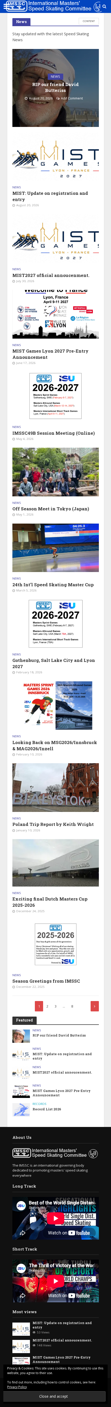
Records (39, 1104)
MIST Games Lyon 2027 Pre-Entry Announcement (50, 354)
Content (89, 21)
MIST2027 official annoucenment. (50, 275)
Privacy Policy (17, 1387)
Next (95, 1006)
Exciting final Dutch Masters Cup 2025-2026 (50, 902)
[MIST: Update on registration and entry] (55, 156)
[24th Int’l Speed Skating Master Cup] (55, 547)
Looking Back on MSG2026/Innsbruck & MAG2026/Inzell (54, 745)
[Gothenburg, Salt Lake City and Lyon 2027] (55, 623)
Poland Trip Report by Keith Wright (53, 824)
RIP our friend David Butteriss (55, 87)
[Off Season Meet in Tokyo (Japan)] (55, 471)
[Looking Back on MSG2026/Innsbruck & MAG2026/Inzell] (55, 705)
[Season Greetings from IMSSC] (55, 943)
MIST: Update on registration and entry (50, 196)
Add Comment (72, 98)
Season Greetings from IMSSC (46, 981)
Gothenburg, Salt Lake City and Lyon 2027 (53, 663)
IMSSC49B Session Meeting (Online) (53, 433)
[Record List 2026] (21, 1109)
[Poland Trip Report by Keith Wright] (55, 787)
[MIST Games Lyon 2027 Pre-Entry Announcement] (55, 313)
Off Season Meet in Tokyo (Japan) (50, 509)
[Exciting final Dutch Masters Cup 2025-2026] (55, 862)
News (55, 76)
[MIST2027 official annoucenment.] (55, 238)
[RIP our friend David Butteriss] (21, 1035)
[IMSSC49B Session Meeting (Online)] (55, 395)
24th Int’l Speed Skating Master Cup (53, 585)
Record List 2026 (47, 1109)
